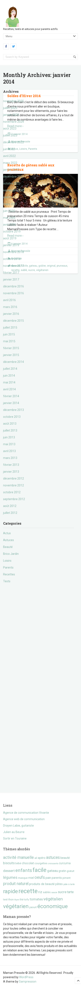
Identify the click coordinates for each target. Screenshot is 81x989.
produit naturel (15, 883)
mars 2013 (10, 458)
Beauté (8, 547)
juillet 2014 (10, 368)
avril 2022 (9, 156)
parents (57, 877)
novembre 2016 (13, 293)
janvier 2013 (11, 471)
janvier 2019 (11, 245)
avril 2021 (9, 197)
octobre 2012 (12, 492)
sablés (47, 892)
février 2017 (11, 272)
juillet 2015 (10, 327)
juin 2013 (9, 437)
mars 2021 (10, 204)
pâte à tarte (69, 884)
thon (11, 899)
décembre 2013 (13, 410)
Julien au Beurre (14, 832)
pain (48, 878)
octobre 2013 (12, 416)
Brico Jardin (11, 553)
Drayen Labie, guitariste (18, 825)
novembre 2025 (13, 101)
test (5, 899)
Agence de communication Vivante (26, 812)
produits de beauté (42, 884)
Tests (6, 581)
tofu (26, 899)
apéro (41, 857)
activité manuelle (18, 857)
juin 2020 (9, 211)
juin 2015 (9, 334)
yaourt (33, 907)
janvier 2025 (11, 114)
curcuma (65, 863)
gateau (52, 871)
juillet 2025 (10, 108)
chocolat (28, 863)
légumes (10, 877)
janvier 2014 (11, 403)
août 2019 (9, 238)
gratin (62, 871)
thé (21, 899)
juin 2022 (9, 149)
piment (67, 877)
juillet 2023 (10, 135)
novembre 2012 (13, 485)
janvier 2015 (11, 355)
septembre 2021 (14, 190)
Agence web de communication (24, 819)
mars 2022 (10, 162)
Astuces (8, 540)
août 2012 (9, 506)
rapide (10, 891)
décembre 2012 (13, 478)
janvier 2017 (11, 279)
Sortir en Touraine (15, 838)
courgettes (40, 863)
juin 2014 (9, 375)
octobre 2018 (12, 259)
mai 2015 (9, 341)
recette (28, 891)
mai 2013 (9, 444)
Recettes (9, 574)
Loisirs (7, 560)
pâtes (59, 884)
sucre (62, 892)
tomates (36, 899)
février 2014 (11, 396)
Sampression (27, 981)
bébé (18, 863)
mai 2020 (9, 217)
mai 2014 (9, 382)
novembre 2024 (13, 121)
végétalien (53, 898)
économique (52, 906)
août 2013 (9, 423)
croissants (53, 863)
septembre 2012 (14, 499)
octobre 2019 (12, 231)
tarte (70, 892)
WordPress (26, 977)
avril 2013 (9, 451)
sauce (54, 892)
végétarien (16, 906)
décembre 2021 (13, 176)
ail (35, 857)
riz (40, 892)
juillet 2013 (10, 430)
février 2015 (11, 348)
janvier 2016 (11, 313)
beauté (65, 858)
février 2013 (11, 464)
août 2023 (9, 128)
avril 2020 (9, 224)
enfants (23, 870)
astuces (53, 857)
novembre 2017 (13, 265)
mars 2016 (10, 307)
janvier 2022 (11, 169)
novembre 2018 (13, 252)
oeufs (39, 877)
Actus (7, 533)
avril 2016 (9, 300)
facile (40, 870)
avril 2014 (9, 389)
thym (16, 899)
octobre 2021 (12, 183)
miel (31, 877)
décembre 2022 (13, 142)
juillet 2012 (10, 512)
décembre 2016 (13, 286)
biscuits (9, 863)
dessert (9, 871)
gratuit (70, 871)
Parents (8, 567)
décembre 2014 (13, 361)
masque (23, 877)
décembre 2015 (13, 320)
